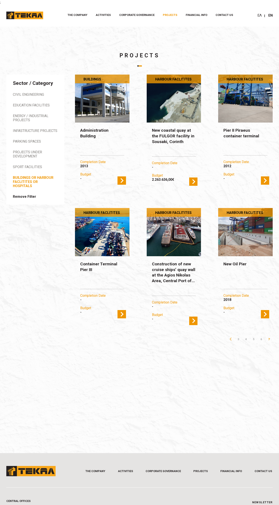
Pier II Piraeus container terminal (241, 133)
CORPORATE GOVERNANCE (137, 15)
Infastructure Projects (35, 131)
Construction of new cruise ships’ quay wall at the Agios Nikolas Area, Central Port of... (173, 272)
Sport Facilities (27, 167)
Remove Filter (24, 196)
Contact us (224, 15)
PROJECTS (170, 15)
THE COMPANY (77, 15)
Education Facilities (31, 105)
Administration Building (94, 133)
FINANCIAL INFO (196, 15)
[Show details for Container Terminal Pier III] (102, 232)
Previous (230, 339)
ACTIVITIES (103, 15)
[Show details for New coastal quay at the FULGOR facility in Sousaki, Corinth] (174, 99)
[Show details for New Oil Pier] (245, 232)
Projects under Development (27, 154)
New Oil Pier (235, 263)
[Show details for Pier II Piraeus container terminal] (245, 99)
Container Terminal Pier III (98, 266)
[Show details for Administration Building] (102, 99)
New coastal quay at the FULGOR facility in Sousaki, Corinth (173, 136)
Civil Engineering (28, 94)
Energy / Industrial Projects (30, 118)
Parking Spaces (27, 141)
